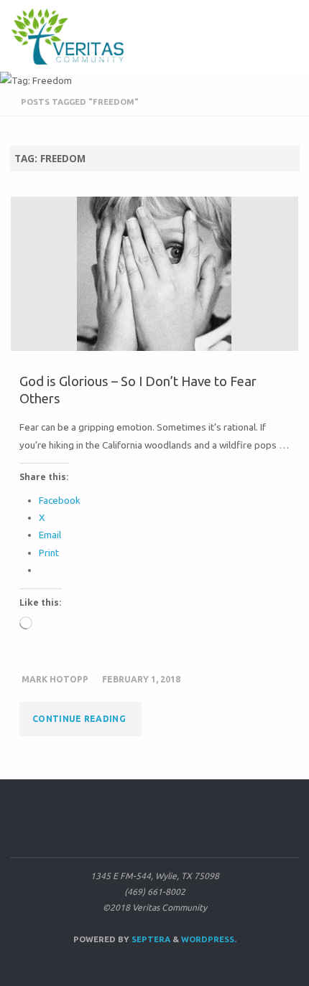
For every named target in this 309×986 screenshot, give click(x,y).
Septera (149, 939)
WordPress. (208, 939)
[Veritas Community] (77, 36)
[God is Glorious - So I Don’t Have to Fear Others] (154, 274)
